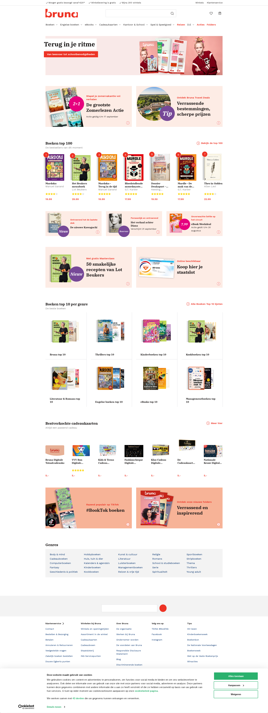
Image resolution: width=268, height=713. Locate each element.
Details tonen (54, 707)
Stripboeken (194, 558)
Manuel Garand (54, 186)
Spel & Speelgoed (160, 24)
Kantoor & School (134, 24)
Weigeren (236, 694)
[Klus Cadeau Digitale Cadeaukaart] (160, 450)
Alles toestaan (236, 676)
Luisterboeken (127, 563)
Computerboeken (60, 563)
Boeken (50, 24)
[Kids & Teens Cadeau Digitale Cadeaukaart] (107, 450)
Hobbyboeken (92, 554)
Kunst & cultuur (127, 554)
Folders (211, 24)
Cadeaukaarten (108, 24)
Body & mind (57, 554)
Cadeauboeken (59, 558)
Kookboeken (91, 571)
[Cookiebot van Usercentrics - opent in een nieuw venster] (26, 707)
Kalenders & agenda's (96, 563)
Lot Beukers (79, 189)
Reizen (181, 24)
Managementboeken (130, 567)
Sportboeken (194, 554)
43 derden (78, 698)
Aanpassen (234, 685)
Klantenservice (215, 2)
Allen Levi (210, 186)
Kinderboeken (92, 567)
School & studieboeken (166, 563)
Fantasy (54, 567)
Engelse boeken (69, 24)
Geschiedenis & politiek (64, 571)
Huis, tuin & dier (93, 558)
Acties (201, 24)
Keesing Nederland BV (159, 191)
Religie (156, 554)
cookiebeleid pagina (146, 691)
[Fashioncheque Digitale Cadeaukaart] (134, 451)
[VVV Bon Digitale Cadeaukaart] (81, 450)
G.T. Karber (131, 189)
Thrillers (192, 567)
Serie (155, 567)
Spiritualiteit (159, 571)
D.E (189, 24)
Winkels (199, 2)
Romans (157, 558)
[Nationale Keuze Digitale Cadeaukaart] (213, 451)
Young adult (194, 571)
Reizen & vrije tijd (128, 571)
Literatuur (124, 558)
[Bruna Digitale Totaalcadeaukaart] (54, 451)
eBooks (89, 24)
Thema (191, 563)
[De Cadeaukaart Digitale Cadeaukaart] (186, 445)
